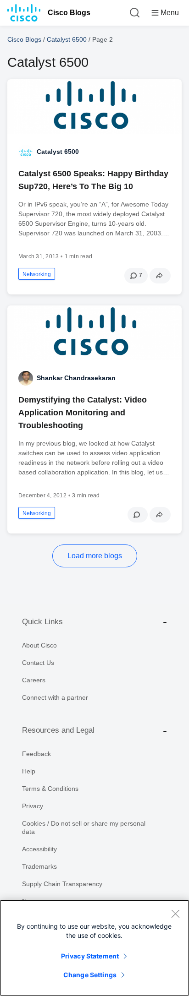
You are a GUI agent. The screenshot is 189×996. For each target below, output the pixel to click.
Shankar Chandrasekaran (76, 377)
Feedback (36, 753)
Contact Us (38, 662)
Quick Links (42, 621)
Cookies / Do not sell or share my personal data (83, 827)
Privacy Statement (90, 956)
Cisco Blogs (69, 12)
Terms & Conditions (50, 788)
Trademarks (39, 866)
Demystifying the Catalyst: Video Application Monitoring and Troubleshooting (82, 412)
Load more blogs (94, 556)
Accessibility (39, 849)
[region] (94, 948)
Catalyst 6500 (67, 39)
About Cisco (39, 645)
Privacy (32, 806)
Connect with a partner (55, 697)
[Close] (175, 913)
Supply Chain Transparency (62, 883)
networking (36, 274)
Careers (33, 680)
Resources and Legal (58, 730)
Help (28, 771)
